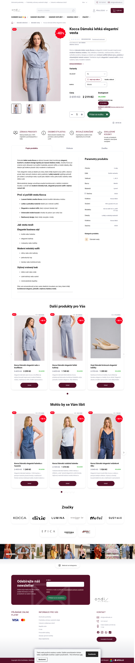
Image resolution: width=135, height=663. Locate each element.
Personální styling (44, 632)
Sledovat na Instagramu (69, 565)
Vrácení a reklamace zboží (59, 2)
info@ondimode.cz (106, 617)
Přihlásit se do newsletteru (56, 598)
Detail (29, 385)
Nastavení (42, 659)
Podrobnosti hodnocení (98, 39)
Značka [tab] (104, 148)
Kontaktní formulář (106, 639)
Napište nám (43, 626)
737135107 (104, 621)
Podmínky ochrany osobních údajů (37, 2)
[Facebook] (98, 631)
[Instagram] (102, 631)
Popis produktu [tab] (32, 148)
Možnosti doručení (111, 107)
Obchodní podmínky (17, 2)
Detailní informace (75, 64)
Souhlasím (92, 654)
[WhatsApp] (106, 631)
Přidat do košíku (96, 114)
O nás (40, 629)
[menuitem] (20, 17)
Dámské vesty (95, 239)
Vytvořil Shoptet (104, 660)
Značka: (74, 44)
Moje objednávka (44, 639)
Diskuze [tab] (69, 148)
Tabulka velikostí (109, 79)
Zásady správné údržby (46, 636)
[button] (67, 394)
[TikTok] (110, 631)
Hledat (73, 10)
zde (81, 655)
